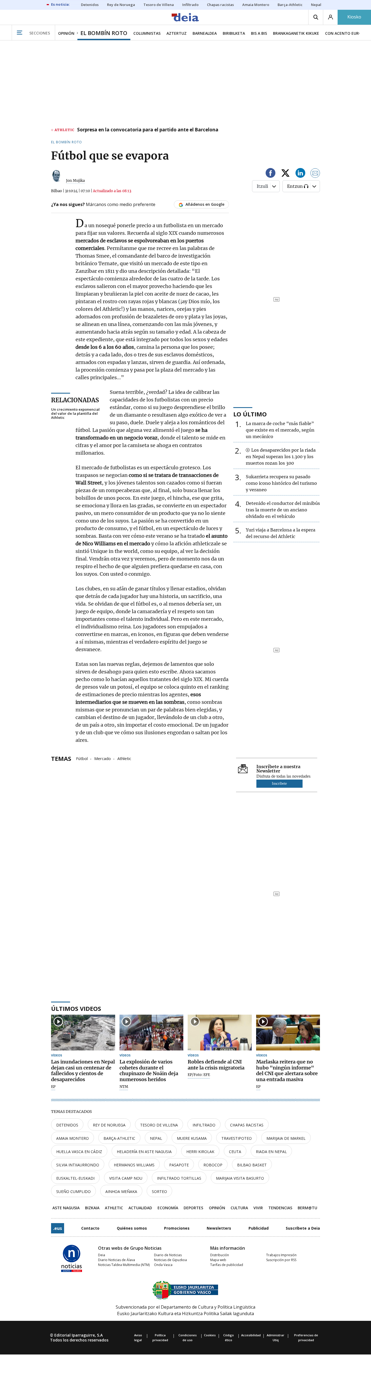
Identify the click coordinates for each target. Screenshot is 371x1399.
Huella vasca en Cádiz (79, 1151)
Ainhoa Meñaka (121, 1191)
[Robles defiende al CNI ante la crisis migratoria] (220, 1033)
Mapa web (218, 1260)
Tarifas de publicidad (226, 1264)
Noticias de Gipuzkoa (170, 1260)
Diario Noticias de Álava (116, 1260)
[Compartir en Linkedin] (300, 174)
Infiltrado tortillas (179, 1178)
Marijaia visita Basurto (240, 1178)
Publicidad (259, 1228)
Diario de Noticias (168, 1255)
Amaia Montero (72, 1138)
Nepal (156, 1138)
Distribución (219, 1255)
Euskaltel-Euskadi (75, 1178)
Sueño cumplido (73, 1191)
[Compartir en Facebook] (270, 174)
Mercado (102, 758)
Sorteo (159, 1191)
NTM (124, 1087)
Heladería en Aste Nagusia (144, 1151)
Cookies (210, 1335)
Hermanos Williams (134, 1164)
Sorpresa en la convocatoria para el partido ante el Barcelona (147, 130)
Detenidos (67, 1125)
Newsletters (219, 1228)
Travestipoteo (236, 1138)
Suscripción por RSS (281, 1260)
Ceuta (235, 1151)
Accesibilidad (251, 1335)
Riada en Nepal (271, 1151)
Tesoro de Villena (159, 1125)
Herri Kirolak (200, 1151)
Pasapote (179, 1164)
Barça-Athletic (119, 1138)
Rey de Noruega (109, 1125)
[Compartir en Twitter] (285, 174)
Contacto (90, 1228)
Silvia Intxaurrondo (77, 1164)
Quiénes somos (132, 1228)
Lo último (250, 414)
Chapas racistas (246, 1125)
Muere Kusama (192, 1138)
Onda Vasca (163, 1264)
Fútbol (82, 758)
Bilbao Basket (252, 1164)
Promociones (177, 1228)
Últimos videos (76, 1008)
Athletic (124, 758)
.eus (57, 1228)
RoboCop (212, 1164)
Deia (101, 1255)
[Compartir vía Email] (315, 174)
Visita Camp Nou (125, 1178)
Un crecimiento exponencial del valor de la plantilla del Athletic (75, 413)
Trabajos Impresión (281, 1255)
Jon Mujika (75, 180)
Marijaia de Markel (286, 1138)
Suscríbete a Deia (303, 1228)
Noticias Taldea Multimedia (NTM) (124, 1264)
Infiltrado (204, 1125)
